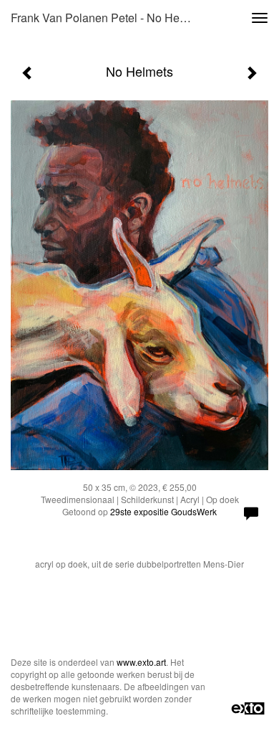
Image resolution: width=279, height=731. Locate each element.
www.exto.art (141, 662)
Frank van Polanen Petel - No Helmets (106, 17)
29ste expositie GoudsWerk (163, 511)
